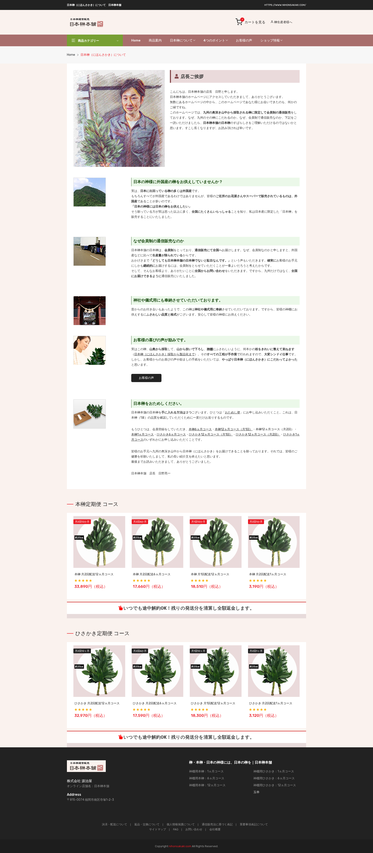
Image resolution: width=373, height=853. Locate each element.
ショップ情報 (270, 40)
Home (136, 40)
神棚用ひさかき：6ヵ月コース (274, 778)
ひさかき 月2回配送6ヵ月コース (155, 703)
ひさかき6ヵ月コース (171, 434)
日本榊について (181, 40)
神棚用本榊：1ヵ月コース (206, 771)
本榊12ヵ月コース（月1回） (234, 429)
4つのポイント (214, 40)
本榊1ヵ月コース (142, 434)
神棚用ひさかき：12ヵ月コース (274, 785)
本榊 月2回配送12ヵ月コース (94, 574)
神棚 (210, 349)
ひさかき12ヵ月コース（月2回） (258, 434)
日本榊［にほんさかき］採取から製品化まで (164, 354)
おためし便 (232, 412)
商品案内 (155, 40)
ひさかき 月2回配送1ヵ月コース (270, 703)
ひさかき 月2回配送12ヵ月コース (97, 703)
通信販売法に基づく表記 (217, 824)
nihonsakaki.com (180, 846)
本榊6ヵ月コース (200, 429)
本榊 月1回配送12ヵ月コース (210, 574)
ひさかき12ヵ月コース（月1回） (211, 434)
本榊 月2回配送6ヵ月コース (152, 574)
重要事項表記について (254, 824)
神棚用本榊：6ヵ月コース (206, 778)
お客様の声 (244, 40)
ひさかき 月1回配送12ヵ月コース (213, 703)
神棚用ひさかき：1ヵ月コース (273, 771)
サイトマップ (157, 829)
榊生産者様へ (282, 22)
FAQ (175, 829)
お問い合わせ (193, 829)
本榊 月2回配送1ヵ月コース (267, 574)
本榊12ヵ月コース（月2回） (275, 429)
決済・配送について (114, 824)
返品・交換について (147, 824)
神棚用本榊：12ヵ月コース (207, 785)
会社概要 (215, 829)
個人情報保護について (181, 824)
